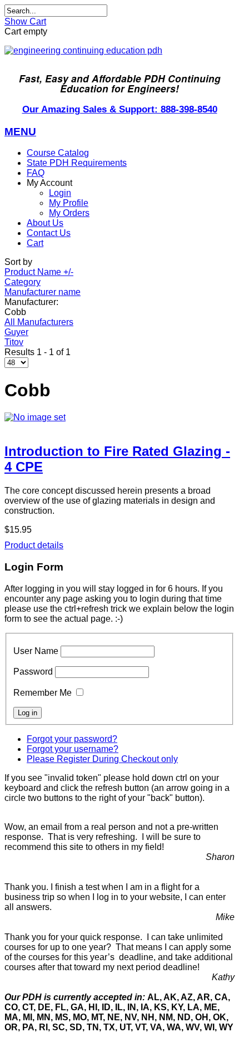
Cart (35, 243)
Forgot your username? (72, 749)
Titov (13, 342)
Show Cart (25, 21)
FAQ (35, 173)
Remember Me (42, 692)
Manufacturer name (42, 292)
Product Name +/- (38, 272)
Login (60, 193)
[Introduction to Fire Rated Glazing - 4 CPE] (119, 417)
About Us (45, 223)
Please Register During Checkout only (102, 759)
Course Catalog (58, 153)
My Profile (68, 203)
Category (22, 282)
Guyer (16, 332)
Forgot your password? (72, 739)
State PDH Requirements (77, 163)
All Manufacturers (38, 322)
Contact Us (49, 233)
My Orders (69, 213)
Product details (33, 545)
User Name (35, 651)
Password (33, 671)
